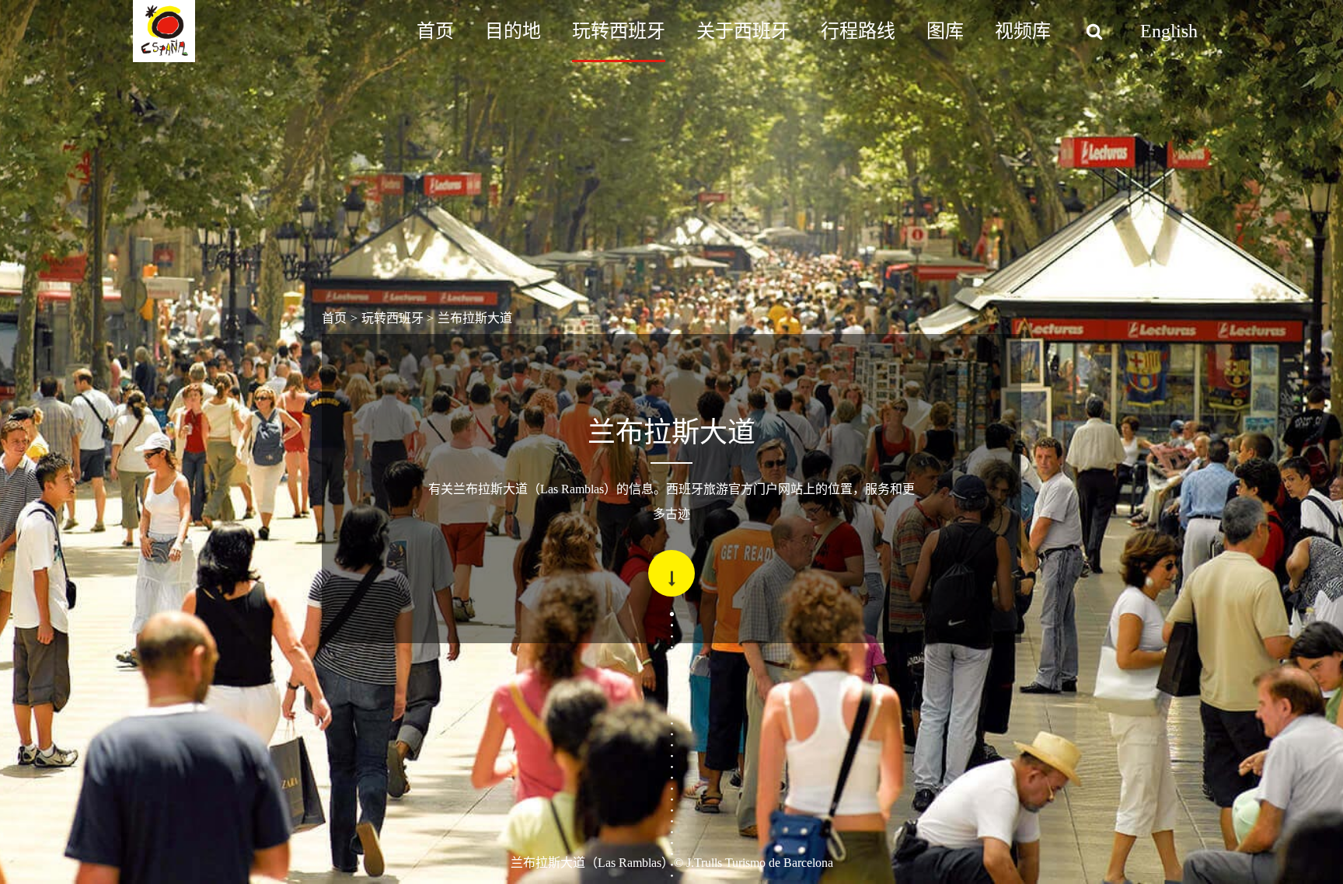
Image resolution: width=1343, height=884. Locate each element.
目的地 (513, 31)
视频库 (1023, 31)
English (1169, 31)
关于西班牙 (743, 31)
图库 (945, 31)
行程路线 (858, 31)
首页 (435, 31)
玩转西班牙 (618, 31)
